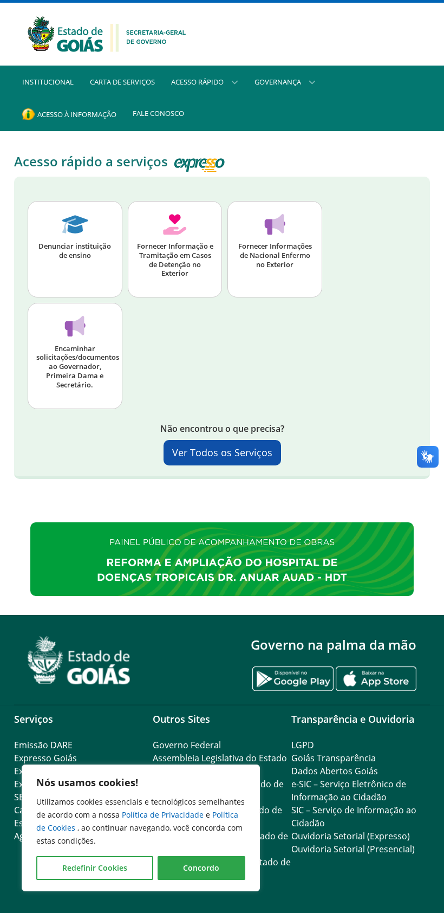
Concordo (201, 868)
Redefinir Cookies (94, 868)
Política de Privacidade (164, 815)
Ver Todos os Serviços (222, 452)
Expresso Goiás (45, 758)
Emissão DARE (43, 745)
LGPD (302, 745)
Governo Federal (187, 745)
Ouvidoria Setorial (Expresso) (350, 836)
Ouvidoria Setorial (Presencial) (353, 849)
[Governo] (107, 33)
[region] (141, 828)
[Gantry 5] (79, 660)
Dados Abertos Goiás (334, 771)
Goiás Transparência (333, 758)
